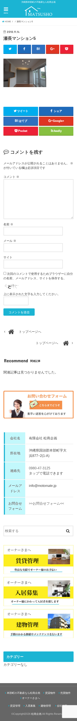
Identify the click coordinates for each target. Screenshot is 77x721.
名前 (8, 224)
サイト (7, 257)
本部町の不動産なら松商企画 (23, 693)
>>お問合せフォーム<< (46, 503)
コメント (11, 176)
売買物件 (65, 693)
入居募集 (30, 706)
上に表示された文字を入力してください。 (31, 294)
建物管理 (46, 706)
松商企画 (36, 714)
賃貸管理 (15, 706)
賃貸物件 (50, 693)
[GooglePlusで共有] (52, 49)
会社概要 (62, 706)
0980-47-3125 (39, 468)
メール (9, 240)
